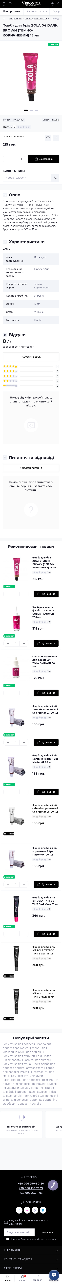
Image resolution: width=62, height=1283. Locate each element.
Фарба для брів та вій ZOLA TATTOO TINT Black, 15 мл (43, 950)
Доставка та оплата (29, 1239)
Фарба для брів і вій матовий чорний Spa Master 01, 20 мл (45, 759)
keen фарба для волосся (40, 1095)
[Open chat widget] (54, 1275)
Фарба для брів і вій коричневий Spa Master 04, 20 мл (44, 851)
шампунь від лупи (30, 1075)
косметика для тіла (37, 1060)
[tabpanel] (31, 78)
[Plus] (21, 159)
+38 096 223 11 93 (31, 1192)
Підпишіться (46, 1232)
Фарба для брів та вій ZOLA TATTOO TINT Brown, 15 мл (43, 993)
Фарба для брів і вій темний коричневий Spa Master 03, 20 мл (45, 709)
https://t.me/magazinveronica (43, 1210)
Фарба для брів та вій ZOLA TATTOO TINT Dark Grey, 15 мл (45, 901)
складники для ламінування (23, 1087)
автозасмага (34, 1067)
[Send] (55, 178)
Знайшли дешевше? (13, 136)
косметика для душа (17, 1064)
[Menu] (4, 4)
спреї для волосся (15, 1099)
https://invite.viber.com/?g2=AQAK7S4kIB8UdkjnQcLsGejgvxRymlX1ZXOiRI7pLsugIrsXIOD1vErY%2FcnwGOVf (35, 1210)
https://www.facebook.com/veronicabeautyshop (19, 1210)
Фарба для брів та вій (36, 18)
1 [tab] (26, 110)
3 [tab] (36, 110)
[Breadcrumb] (4, 18)
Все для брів (15, 18)
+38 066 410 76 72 (31, 1188)
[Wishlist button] (48, 138)
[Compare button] (56, 138)
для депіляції (35, 1052)
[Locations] (52, 4)
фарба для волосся (45, 1083)
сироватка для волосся (32, 1091)
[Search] (10, 4)
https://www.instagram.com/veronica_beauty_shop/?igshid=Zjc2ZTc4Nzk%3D (27, 1210)
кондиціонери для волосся (21, 1079)
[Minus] (6, 159)
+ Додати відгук (31, 356)
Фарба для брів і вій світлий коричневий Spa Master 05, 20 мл (45, 808)
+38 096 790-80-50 (31, 1183)
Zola (56, 120)
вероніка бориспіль (43, 1099)
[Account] (58, 4)
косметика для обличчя (19, 1056)
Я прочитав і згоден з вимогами (33, 1239)
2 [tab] (31, 110)
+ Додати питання (31, 467)
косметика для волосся (19, 1044)
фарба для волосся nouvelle (22, 1103)
